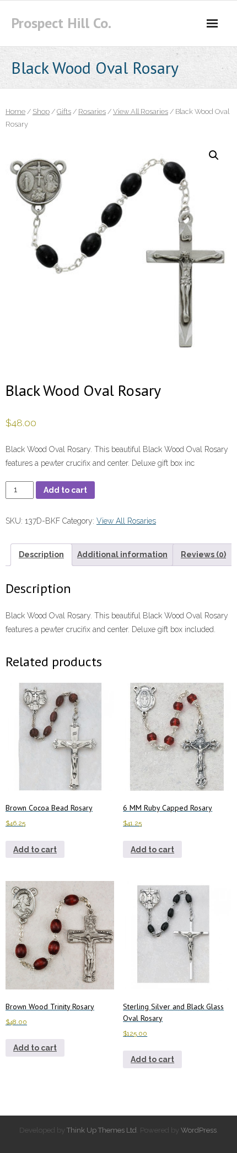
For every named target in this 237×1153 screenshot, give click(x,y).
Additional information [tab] (122, 554)
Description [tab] (41, 554)
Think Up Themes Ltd (102, 1130)
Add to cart (65, 490)
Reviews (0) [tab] (203, 554)
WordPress (199, 1130)
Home (15, 111)
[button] (214, 155)
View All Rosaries (140, 111)
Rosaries (92, 111)
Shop (41, 111)
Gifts (64, 111)
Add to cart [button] (35, 849)
